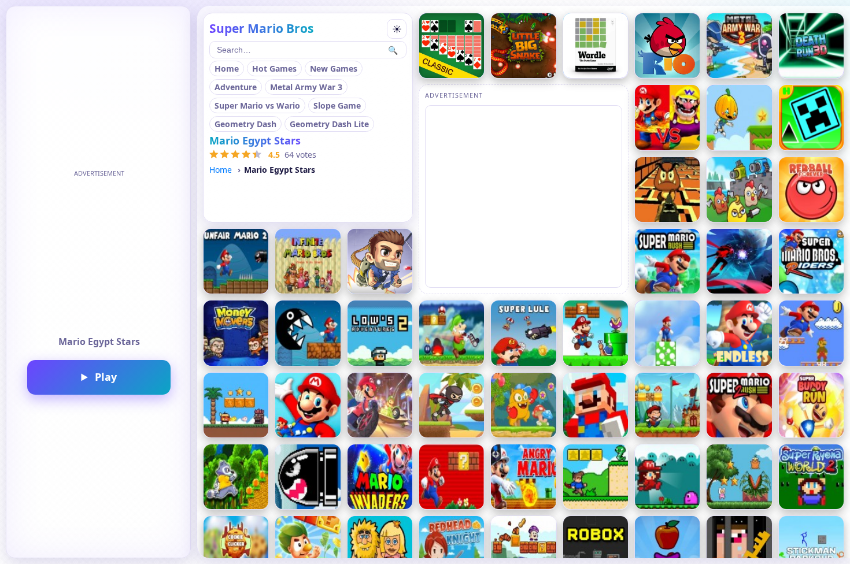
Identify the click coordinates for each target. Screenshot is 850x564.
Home (227, 68)
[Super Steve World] (596, 477)
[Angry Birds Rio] (667, 46)
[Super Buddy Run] (811, 405)
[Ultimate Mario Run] (308, 333)
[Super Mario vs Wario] (667, 117)
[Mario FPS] (667, 189)
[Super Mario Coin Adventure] (308, 405)
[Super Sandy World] (667, 405)
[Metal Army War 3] (739, 46)
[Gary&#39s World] (596, 333)
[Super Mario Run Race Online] (380, 405)
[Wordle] (596, 46)
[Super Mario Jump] (811, 333)
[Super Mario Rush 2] (739, 405)
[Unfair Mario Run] (236, 261)
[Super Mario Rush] (667, 261)
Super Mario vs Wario (257, 105)
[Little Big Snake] (523, 46)
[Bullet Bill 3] (308, 477)
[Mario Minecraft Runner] (596, 405)
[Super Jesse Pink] (739, 477)
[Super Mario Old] (452, 333)
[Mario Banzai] (667, 333)
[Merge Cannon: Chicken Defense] (739, 189)
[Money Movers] (236, 333)
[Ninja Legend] (739, 261)
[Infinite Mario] (308, 261)
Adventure (236, 86)
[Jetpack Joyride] (380, 261)
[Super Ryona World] (667, 477)
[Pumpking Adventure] (739, 117)
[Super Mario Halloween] (523, 477)
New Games (333, 68)
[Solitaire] (452, 46)
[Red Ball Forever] (811, 189)
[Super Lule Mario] (523, 333)
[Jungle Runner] (236, 477)
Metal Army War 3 (306, 86)
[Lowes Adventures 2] (380, 333)
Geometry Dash (245, 123)
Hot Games (274, 68)
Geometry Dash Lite (329, 123)
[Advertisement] (99, 253)
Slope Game (337, 105)
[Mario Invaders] (380, 477)
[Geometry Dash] (811, 117)
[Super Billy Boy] (236, 405)
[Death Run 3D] (811, 46)
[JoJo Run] (523, 405)
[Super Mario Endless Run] (739, 333)
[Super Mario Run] (452, 477)
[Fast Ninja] (452, 405)
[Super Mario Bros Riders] (811, 261)
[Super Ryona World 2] (811, 477)
